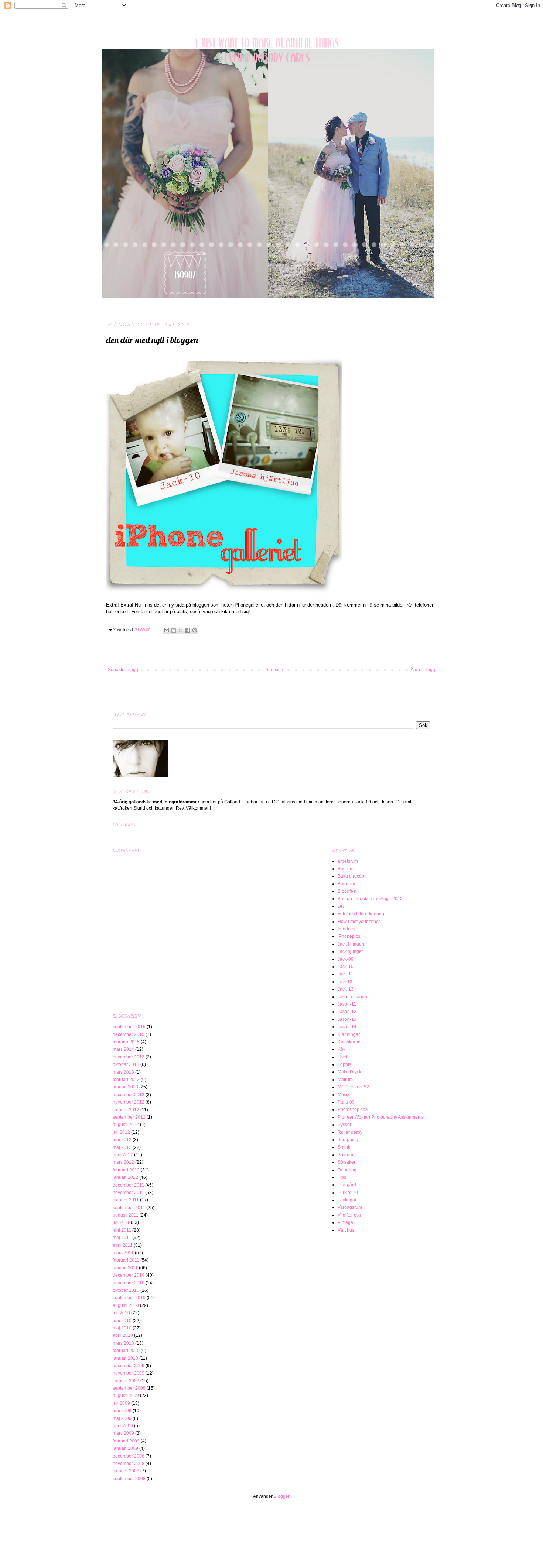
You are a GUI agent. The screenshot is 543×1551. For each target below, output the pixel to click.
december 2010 (128, 1275)
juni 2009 (122, 1410)
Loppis (344, 1064)
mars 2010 (123, 1343)
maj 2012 (122, 1147)
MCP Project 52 (353, 1087)
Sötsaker (346, 1162)
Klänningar (349, 1034)
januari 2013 (125, 1087)
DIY (341, 906)
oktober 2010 (126, 1290)
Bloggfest (347, 891)
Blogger (281, 1496)
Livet (342, 1057)
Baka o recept (351, 876)
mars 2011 (123, 1252)
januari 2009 (125, 1448)
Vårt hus (346, 1230)
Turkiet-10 (348, 1192)
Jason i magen (352, 996)
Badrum (346, 868)
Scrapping (348, 1139)
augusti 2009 (126, 1395)
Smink (344, 1147)
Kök (341, 1049)
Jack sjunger (350, 951)
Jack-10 (346, 966)
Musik (343, 1094)
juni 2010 (122, 1320)
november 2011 (128, 1192)
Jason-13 (347, 1019)
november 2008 (128, 1463)
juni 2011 (122, 1230)
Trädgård (347, 1184)
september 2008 (129, 1478)
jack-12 (345, 981)
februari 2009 (126, 1441)
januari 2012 (125, 1177)
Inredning (347, 928)
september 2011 (129, 1207)
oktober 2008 (126, 1470)
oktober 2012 (126, 1109)
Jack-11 (345, 974)
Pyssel (344, 1124)
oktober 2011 (126, 1199)
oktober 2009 (126, 1380)
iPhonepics (349, 936)
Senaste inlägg (123, 669)
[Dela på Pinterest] (194, 630)
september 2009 (129, 1388)
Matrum (345, 1079)
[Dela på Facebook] (187, 630)
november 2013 (128, 1057)
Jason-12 (347, 1011)
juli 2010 (121, 1312)
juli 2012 (121, 1132)
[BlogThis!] (173, 630)
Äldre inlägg (423, 669)
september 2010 (129, 1297)
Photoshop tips (353, 1109)
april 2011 (123, 1245)
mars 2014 (123, 1049)
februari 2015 (126, 1041)
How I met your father (359, 921)
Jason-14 (347, 1026)
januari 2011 (125, 1267)
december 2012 (128, 1094)
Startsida (274, 669)
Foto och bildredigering (361, 913)
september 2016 (129, 1026)
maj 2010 (122, 1328)
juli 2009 (121, 1403)
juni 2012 (122, 1139)
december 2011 (128, 1185)
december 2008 (128, 1456)
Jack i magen (351, 944)
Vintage (345, 1222)
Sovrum (345, 1154)
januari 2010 (125, 1358)
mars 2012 (123, 1162)
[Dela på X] (180, 630)
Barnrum (346, 883)
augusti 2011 (126, 1215)
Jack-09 (346, 959)
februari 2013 (126, 1079)
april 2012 (123, 1154)
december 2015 (128, 1034)
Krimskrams (349, 1041)
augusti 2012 (126, 1124)
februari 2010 (126, 1350)
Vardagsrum (350, 1207)
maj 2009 (122, 1418)
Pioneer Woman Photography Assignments (381, 1117)
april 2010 (123, 1335)
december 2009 (128, 1365)
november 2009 (128, 1373)
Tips (342, 1177)
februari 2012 (126, 1170)
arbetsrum (348, 861)
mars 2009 (123, 1433)
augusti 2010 (126, 1305)
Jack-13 (346, 989)
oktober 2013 (126, 1064)
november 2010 (128, 1283)
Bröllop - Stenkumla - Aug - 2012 (370, 898)
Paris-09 (346, 1102)
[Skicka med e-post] (166, 630)
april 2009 (123, 1425)
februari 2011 (126, 1260)
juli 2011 (121, 1222)
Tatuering (347, 1170)
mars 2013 (123, 1072)
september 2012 (129, 1117)
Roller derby (350, 1132)
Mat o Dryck (349, 1071)
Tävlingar (347, 1199)
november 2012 (128, 1102)
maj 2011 (122, 1237)
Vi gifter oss (349, 1215)
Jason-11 (347, 1004)
